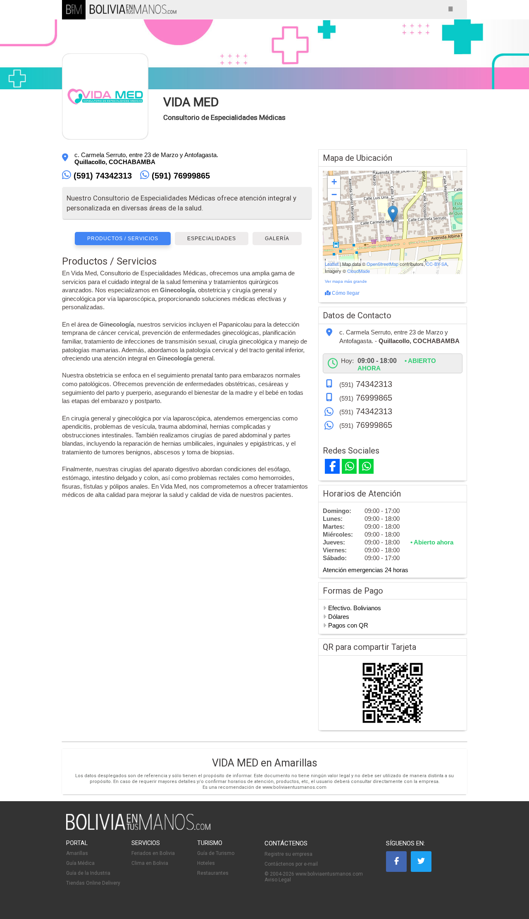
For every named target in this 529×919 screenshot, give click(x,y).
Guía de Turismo (215, 853)
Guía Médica (80, 863)
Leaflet (331, 263)
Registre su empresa (288, 854)
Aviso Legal (277, 880)
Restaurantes (213, 873)
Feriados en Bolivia (153, 853)
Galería (277, 238)
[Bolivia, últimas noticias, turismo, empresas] (138, 828)
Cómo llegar (345, 293)
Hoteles (206, 863)
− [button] (334, 194)
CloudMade (358, 270)
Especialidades (211, 238)
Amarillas (77, 853)
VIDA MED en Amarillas (264, 763)
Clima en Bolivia (149, 863)
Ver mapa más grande (346, 281)
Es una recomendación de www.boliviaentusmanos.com (264, 787)
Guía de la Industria (88, 873)
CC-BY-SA (436, 263)
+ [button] (334, 182)
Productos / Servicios (122, 238)
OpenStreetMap (382, 263)
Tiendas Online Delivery (93, 883)
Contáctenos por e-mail (291, 864)
